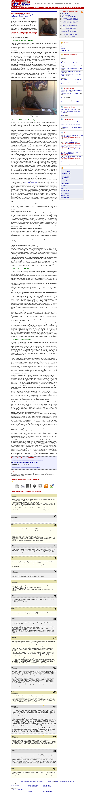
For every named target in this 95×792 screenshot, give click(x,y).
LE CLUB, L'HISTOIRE (58, 7)
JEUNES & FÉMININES (69, 7)
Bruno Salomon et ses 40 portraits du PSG (70, 101)
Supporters (63, 182)
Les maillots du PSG (66, 177)
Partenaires (46, 781)
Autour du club (64, 185)
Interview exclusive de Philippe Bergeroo (70, 93)
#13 (55, 692)
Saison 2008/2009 (65, 190)
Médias (49, 787)
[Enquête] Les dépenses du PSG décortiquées (71, 65)
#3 (55, 525)
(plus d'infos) (66, 781)
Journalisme (45, 787)
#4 (55, 545)
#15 (55, 736)
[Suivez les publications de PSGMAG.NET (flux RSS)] (45, 487)
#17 (55, 769)
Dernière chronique (66, 15)
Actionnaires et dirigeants (67, 174)
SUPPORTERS (36, 7)
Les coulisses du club (21, 9)
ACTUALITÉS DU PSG (16, 7)
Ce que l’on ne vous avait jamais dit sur (70, 137)
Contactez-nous (40, 781)
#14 (55, 706)
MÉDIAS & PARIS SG (47, 7)
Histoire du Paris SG (65, 183)
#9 (55, 609)
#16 (55, 751)
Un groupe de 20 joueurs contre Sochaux (70, 24)
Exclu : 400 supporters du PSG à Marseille (70, 30)
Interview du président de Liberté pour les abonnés (72, 121)
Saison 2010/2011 (65, 193)
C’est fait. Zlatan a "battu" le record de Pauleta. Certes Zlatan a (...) (70, 149)
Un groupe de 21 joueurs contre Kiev (69, 34)
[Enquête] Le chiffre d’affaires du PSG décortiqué (71, 68)
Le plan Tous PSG (31, 790)
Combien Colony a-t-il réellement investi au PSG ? (72, 77)
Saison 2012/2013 (65, 197)
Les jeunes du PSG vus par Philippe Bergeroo (71, 127)
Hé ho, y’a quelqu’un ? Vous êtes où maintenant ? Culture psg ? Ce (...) (70, 139)
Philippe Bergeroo (65, 50)
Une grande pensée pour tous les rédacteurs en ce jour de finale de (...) (72, 136)
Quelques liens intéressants (16, 790)
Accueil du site (13, 9)
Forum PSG (72, 781)
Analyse (48, 785)
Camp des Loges (65, 176)
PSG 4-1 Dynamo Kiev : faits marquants (70, 31)
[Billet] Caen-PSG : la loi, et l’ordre (68, 109)
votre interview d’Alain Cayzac (30, 182)
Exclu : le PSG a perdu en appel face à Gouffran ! (71, 79)
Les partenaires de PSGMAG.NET (17, 789)
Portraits (49, 786)
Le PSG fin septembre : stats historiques (70, 19)
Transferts (50, 791)
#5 (55, 558)
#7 (55, 581)
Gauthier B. (22, 16)
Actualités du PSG (65, 170)
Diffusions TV (45, 791)
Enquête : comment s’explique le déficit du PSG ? (72, 60)
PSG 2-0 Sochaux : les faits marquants (70, 21)
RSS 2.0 (62, 781)
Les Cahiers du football (15, 785)
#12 (55, 667)
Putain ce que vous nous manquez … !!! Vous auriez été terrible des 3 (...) (71, 153)
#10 (55, 619)
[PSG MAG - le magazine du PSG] (20, 3)
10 (78, 164)
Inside (64, 154)
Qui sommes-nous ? (25, 781)
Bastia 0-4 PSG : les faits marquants (69, 25)
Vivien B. (26, 16)
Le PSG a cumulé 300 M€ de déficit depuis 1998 (71, 57)
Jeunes (44, 790)
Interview (63, 48)
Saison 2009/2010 (65, 192)
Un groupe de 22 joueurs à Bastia (69, 28)
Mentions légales (32, 781)
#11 (55, 638)
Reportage (45, 785)
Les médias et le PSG (66, 171)
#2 (55, 516)
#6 (55, 571)
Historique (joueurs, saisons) (33, 787)
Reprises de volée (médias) (32, 786)
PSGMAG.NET (78, 7)
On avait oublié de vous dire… (68, 13)
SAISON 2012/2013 (26, 7)
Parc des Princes (65, 178)
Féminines (48, 790)
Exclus (29, 791)
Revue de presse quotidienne (33, 785)
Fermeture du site (68, 16)
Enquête (31, 791)
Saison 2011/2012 (65, 195)
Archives (56, 781)
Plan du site (51, 781)
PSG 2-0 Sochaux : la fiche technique (69, 22)
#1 (55, 495)
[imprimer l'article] (22, 487)
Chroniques (45, 786)
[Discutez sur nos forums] (51, 487)
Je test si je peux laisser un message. (72, 142)
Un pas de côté (64, 187)
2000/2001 (63, 45)
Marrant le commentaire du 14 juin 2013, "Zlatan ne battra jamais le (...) (71, 157)
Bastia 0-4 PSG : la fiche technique (69, 27)
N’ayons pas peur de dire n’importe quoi (70, 18)
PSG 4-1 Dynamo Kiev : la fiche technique (70, 32)
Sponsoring (64, 180)
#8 (55, 595)
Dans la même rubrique (70, 55)
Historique (63, 46)
